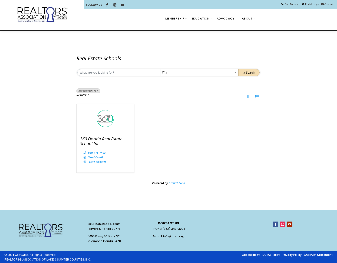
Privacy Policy (292, 255)
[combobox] (199, 72)
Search (250, 72)
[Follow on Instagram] (115, 5)
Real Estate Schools (87, 90)
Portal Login (312, 4)
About (247, 19)
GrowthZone (176, 183)
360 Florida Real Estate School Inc (101, 141)
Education (200, 19)
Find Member (292, 4)
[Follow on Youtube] (122, 5)
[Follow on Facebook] (107, 5)
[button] (249, 96)
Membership (174, 19)
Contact (328, 4)
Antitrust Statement (318, 255)
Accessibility (251, 255)
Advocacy (225, 19)
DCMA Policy (271, 255)
